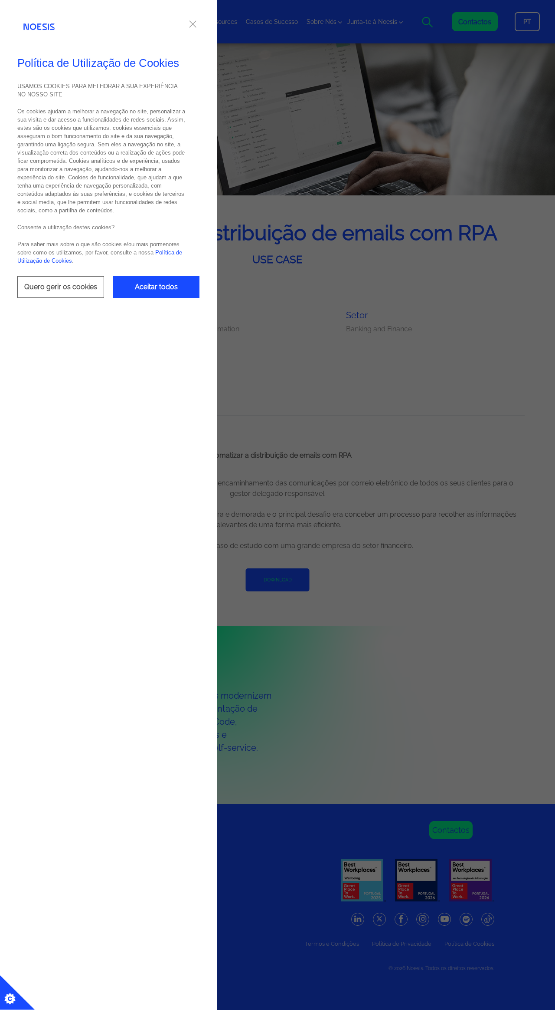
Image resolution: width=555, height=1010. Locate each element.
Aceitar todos (156, 287)
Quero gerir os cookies (60, 287)
